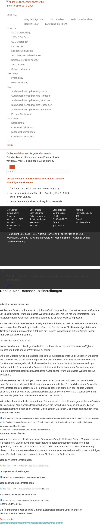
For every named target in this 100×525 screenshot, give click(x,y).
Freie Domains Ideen (82, 19)
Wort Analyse (57, 19)
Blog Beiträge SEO (34, 19)
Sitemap (24, 237)
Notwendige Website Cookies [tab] (15, 340)
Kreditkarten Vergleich (41, 237)
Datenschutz (6, 519)
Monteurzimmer (63, 237)
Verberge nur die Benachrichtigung (45, 523)
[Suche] (8, 141)
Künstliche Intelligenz (56, 24)
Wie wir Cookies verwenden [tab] (14, 304)
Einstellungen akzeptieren (13, 523)
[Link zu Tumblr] (8, 264)
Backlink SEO (31, 24)
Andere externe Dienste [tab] (12, 433)
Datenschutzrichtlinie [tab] (11, 504)
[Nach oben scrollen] (1, 270)
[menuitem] (50, 15)
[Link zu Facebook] (8, 245)
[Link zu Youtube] (8, 256)
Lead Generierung (16, 241)
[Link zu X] (8, 249)
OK (8, 285)
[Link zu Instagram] (8, 252)
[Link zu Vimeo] (8, 260)
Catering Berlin (81, 237)
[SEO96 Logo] (26, 5)
